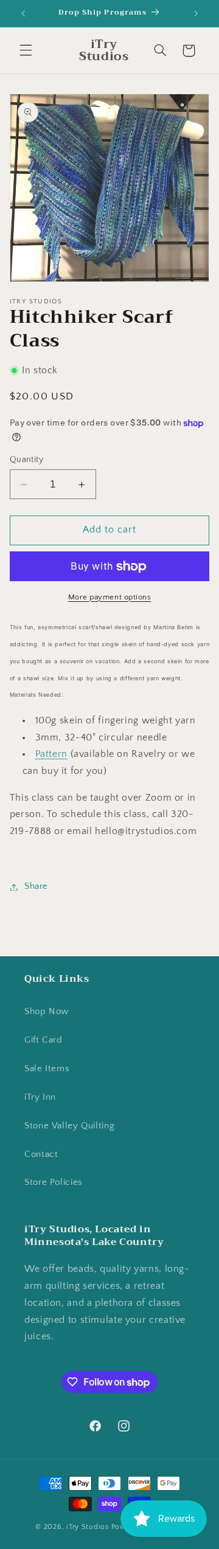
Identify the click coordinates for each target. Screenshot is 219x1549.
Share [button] (36, 886)
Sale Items (46, 1069)
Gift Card (43, 1040)
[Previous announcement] (23, 13)
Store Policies (53, 1182)
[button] (26, 50)
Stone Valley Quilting (69, 1126)
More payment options (109, 597)
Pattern (51, 754)
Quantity (26, 459)
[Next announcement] (195, 13)
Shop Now (46, 1011)
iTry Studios (87, 1527)
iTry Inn (40, 1097)
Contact (41, 1154)
